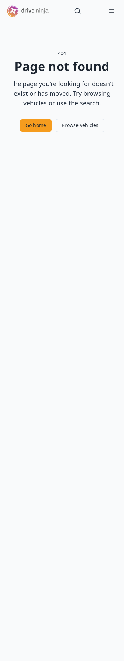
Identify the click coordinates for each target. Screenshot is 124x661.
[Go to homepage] (28, 11)
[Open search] (77, 11)
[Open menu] (111, 11)
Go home (35, 125)
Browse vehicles (80, 125)
